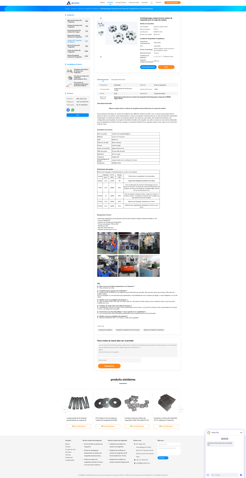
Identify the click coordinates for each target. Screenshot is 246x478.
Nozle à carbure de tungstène (78, 46)
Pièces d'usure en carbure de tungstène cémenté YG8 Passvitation (135, 420)
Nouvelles (68, 452)
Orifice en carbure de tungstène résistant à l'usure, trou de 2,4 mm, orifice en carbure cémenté (93, 462)
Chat (77, 115)
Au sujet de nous (70, 449)
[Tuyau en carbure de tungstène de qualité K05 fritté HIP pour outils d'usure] (78, 402)
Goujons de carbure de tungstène (78, 26)
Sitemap (68, 455)
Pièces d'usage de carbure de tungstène (78, 56)
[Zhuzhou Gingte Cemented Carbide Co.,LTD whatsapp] (72, 109)
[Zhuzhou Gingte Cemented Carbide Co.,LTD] (73, 3)
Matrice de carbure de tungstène (78, 21)
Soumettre (109, 366)
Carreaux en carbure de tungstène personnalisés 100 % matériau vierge (81, 77)
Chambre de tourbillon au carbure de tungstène (117, 445)
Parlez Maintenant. (172, 2)
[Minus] (241, 432)
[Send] (241, 475)
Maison (67, 444)
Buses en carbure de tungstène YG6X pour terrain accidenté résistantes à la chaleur (164, 420)
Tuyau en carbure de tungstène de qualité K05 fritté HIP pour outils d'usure (78, 420)
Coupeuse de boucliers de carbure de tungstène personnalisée (81, 71)
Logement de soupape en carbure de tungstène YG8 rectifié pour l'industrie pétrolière (107, 420)
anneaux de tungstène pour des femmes (127, 330)
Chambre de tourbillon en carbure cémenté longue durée (119, 461)
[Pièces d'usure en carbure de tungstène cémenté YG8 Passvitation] (136, 402)
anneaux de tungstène (105, 330)
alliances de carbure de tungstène (153, 330)
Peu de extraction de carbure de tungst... (78, 31)
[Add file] (208, 475)
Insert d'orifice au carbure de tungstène (93, 445)
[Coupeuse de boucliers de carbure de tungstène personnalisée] (70, 71)
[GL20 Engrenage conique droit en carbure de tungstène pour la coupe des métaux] (121, 33)
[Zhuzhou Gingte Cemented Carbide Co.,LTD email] (68, 109)
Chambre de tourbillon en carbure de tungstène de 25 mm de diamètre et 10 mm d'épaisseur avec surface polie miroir (119, 453)
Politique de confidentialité (69, 459)
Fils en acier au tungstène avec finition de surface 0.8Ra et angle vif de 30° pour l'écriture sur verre (81, 84)
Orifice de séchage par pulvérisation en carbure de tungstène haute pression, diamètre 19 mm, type (92, 453)
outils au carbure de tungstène (78, 51)
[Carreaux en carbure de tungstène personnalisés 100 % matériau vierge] (70, 78)
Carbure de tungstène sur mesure (78, 41)
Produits (68, 446)
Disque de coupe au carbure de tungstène (78, 36)
